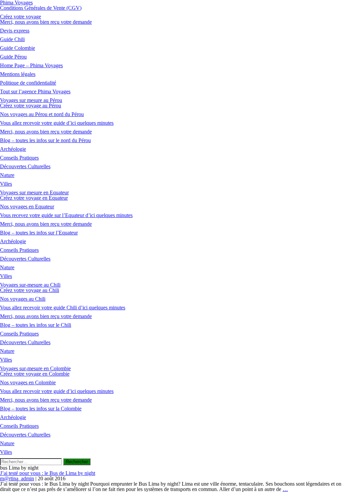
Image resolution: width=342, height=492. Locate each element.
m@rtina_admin (17, 478)
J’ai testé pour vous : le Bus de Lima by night (47, 473)
